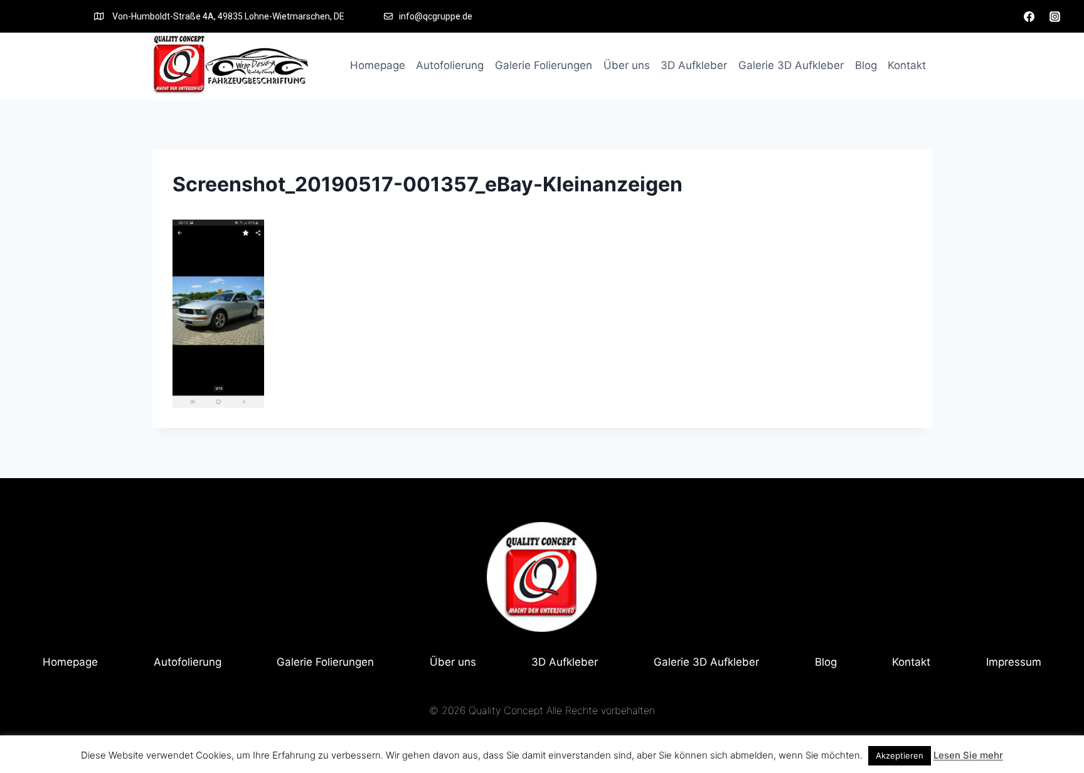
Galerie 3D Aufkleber (791, 65)
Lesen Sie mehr (968, 755)
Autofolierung (450, 65)
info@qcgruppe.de (435, 16)
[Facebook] (1029, 16)
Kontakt (907, 65)
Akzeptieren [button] (899, 755)
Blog (866, 65)
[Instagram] (1054, 16)
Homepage (377, 65)
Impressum (1013, 662)
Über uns (626, 65)
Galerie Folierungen (543, 65)
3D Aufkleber (694, 65)
